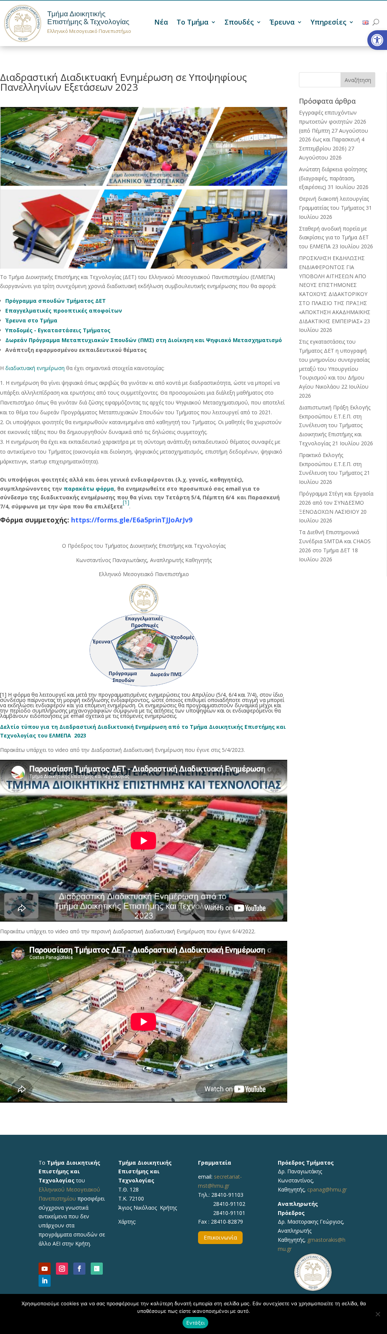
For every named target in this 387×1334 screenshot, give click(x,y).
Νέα (161, 22)
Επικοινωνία (220, 1237)
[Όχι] (377, 1314)
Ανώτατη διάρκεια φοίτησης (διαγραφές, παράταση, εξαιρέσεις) (333, 178)
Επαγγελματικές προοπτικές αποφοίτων (63, 310)
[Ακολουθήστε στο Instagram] (62, 1269)
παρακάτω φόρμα (88, 488)
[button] (377, 40)
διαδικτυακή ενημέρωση (35, 368)
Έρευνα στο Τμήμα (31, 320)
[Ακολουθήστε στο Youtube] (45, 1269)
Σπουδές (239, 22)
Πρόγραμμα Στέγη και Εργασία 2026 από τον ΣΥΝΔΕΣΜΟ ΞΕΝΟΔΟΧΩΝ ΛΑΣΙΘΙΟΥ (336, 502)
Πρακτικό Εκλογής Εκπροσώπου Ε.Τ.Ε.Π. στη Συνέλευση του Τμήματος (330, 464)
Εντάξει (195, 1323)
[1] (126, 502)
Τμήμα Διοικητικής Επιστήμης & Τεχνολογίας (88, 17)
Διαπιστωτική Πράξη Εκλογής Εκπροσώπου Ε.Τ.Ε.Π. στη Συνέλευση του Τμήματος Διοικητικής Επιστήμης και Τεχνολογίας (334, 425)
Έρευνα (282, 22)
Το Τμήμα (192, 22)
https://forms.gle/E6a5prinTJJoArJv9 (131, 519)
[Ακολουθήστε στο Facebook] (79, 1269)
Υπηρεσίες (329, 22)
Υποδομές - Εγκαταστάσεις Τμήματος (57, 330)
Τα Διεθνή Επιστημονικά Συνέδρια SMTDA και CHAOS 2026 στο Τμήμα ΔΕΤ (335, 541)
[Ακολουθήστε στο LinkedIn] (45, 1281)
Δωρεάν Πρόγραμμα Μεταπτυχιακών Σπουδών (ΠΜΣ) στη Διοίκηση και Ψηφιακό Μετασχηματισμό (143, 340)
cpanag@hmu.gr (327, 1189)
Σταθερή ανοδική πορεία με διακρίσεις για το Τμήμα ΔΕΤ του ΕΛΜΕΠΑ (334, 237)
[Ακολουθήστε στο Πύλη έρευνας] (97, 1269)
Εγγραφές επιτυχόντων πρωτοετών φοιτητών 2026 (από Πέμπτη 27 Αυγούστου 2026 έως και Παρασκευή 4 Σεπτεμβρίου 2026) (333, 130)
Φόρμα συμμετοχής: (34, 519)
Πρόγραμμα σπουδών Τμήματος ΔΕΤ (55, 300)
